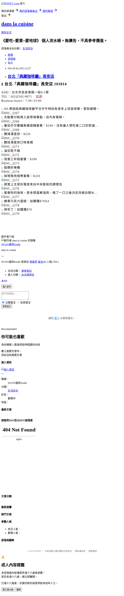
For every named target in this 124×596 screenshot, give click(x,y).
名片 (10, 62)
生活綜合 (28, 48)
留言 (40, 261)
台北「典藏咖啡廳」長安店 (31, 76)
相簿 (10, 55)
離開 (18, 589)
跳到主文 (6, 32)
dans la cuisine (17, 24)
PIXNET (37, 551)
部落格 (12, 58)
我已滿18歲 (8, 589)
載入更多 (7, 286)
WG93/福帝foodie (11, 244)
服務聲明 (92, 551)
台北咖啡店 (27, 274)
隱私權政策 (80, 551)
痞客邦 (33, 261)
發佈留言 (7, 306)
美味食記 (26, 270)
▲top (4, 280)
